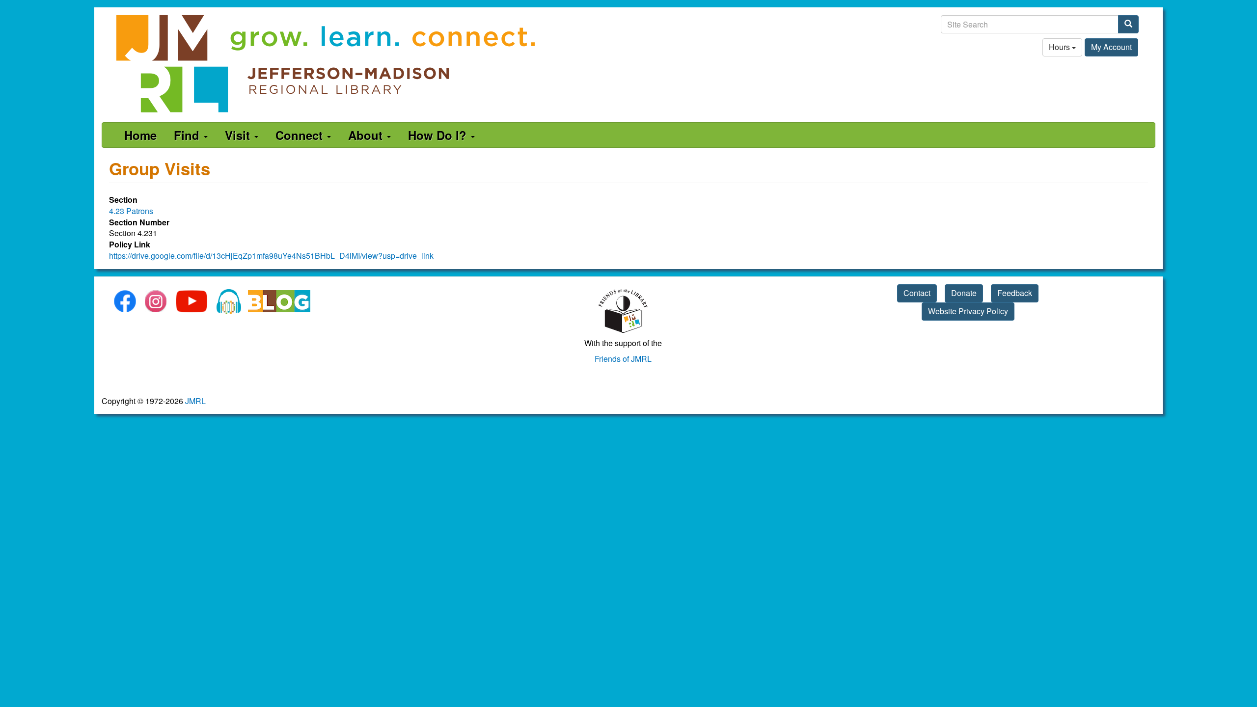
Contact (916, 293)
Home (140, 135)
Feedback (1014, 293)
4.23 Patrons (131, 211)
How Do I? (439, 135)
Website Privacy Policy (968, 311)
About (367, 135)
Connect (300, 135)
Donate (964, 293)
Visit (239, 135)
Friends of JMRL (623, 358)
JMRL (195, 401)
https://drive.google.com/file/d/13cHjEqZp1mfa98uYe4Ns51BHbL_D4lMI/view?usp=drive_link (271, 255)
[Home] (326, 63)
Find (188, 135)
